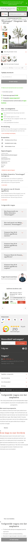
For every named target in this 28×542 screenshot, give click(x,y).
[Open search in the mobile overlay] (18, 14)
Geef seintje (15, 539)
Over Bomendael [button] (5, 382)
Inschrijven (22, 343)
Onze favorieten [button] (5, 378)
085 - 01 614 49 (7, 359)
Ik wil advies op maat (7, 91)
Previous (9, 37)
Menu (5, 14)
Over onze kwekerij (9, 518)
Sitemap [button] (3, 386)
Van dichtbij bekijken (18, 46)
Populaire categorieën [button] (7, 374)
